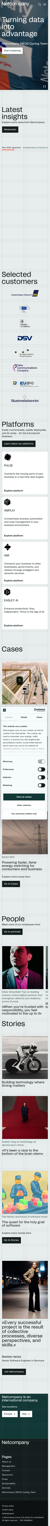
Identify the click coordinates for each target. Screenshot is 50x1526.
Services (6, 1503)
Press (5, 1494)
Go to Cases (11, 899)
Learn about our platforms (18, 459)
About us (6, 1477)
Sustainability (8, 1499)
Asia (24, 1429)
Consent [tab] (9, 717)
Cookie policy (7, 1525)
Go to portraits (12, 947)
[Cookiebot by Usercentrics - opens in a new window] (34, 710)
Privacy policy (8, 1521)
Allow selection (24, 805)
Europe (8, 1429)
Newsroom (10, 129)
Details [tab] (24, 717)
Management (8, 1481)
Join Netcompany (14, 1387)
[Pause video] (42, 86)
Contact (6, 1486)
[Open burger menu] (44, 4)
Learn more (8, 274)
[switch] (41, 769)
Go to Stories (11, 1258)
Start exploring (12, 53)
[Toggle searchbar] (39, 4)
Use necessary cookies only (24, 814)
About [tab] (39, 717)
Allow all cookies (24, 797)
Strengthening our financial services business (27, 148)
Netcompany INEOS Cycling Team (19, 1507)
